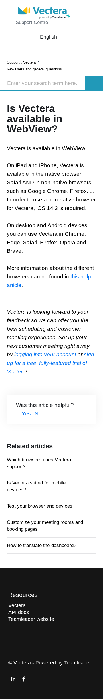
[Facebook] (24, 679)
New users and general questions (34, 69)
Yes (26, 414)
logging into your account (46, 354)
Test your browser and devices (39, 506)
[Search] (94, 83)
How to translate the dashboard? (41, 545)
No (38, 414)
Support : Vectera (21, 62)
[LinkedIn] (13, 679)
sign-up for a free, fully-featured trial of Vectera (51, 363)
